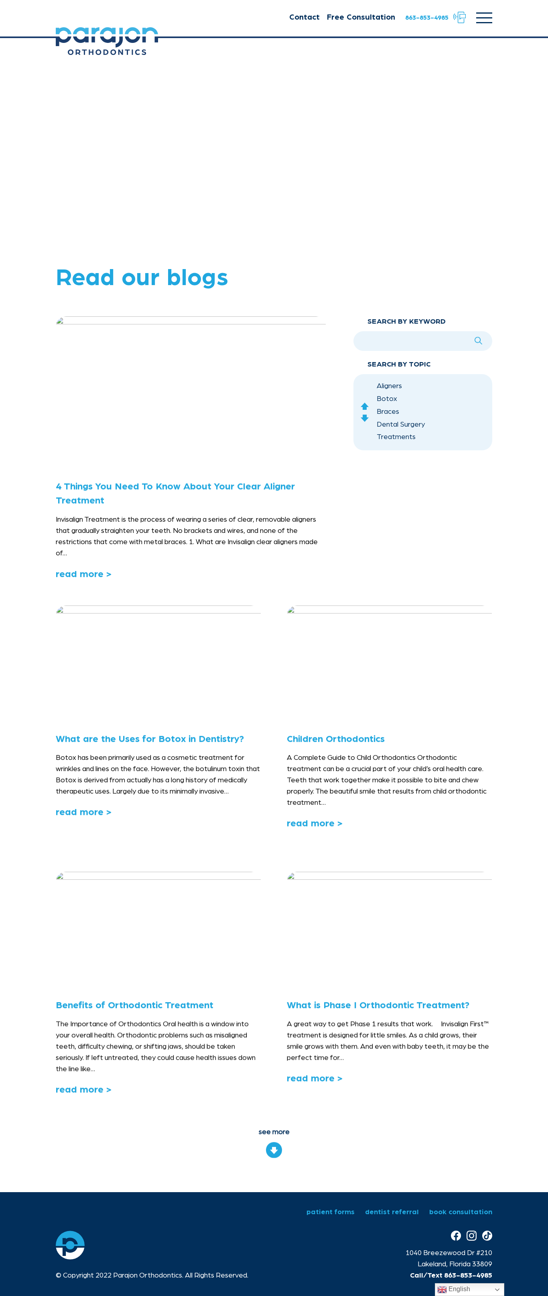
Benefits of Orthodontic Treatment (134, 1005)
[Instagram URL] (472, 1236)
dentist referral (392, 1212)
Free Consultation (361, 17)
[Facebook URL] (456, 1236)
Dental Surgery (401, 424)
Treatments (396, 437)
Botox (387, 399)
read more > (84, 574)
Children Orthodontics (336, 739)
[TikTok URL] (487, 1236)
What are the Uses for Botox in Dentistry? (150, 739)
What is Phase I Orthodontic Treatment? (378, 1005)
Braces (388, 411)
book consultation (460, 1212)
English (458, 1289)
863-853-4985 (468, 1275)
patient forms (330, 1212)
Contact (304, 17)
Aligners (389, 386)
